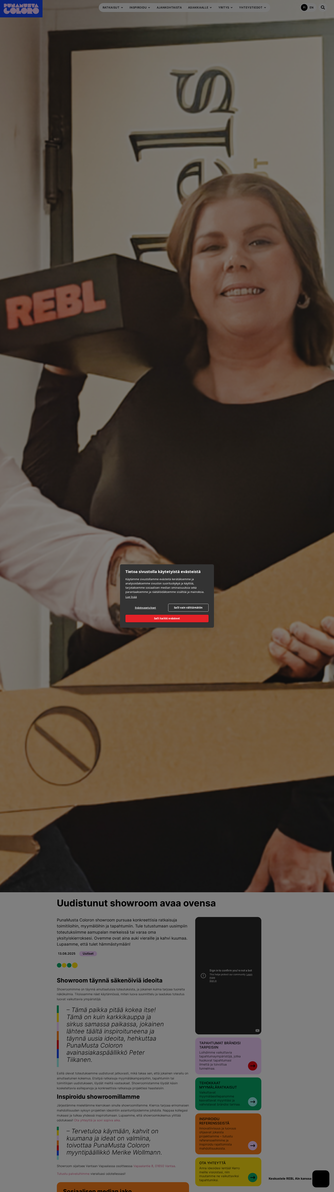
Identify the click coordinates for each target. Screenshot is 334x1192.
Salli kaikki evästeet (167, 618)
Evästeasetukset (145, 608)
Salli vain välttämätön (188, 608)
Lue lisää (131, 597)
